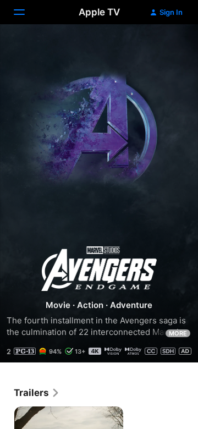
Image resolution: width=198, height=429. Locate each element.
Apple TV (99, 12)
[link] (37, 393)
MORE (178, 333)
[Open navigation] (26, 12)
